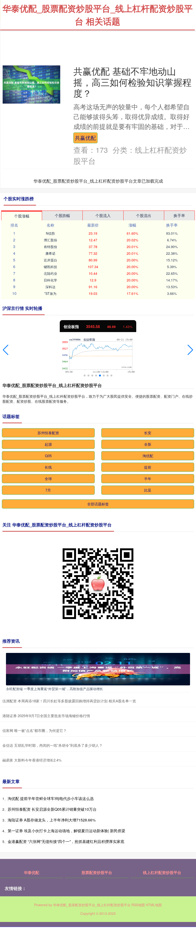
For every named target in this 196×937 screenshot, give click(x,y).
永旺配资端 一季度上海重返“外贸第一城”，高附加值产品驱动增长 (54, 688)
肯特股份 (50, 246)
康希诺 (50, 253)
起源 (48, 444)
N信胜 (50, 233)
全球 (48, 478)
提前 (147, 467)
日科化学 (50, 280)
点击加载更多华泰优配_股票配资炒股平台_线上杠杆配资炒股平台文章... (98, 181)
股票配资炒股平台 (97, 872)
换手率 (179, 215)
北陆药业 (50, 273)
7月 (48, 489)
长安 (147, 432)
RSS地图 (138, 904)
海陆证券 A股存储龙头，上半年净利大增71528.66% (52, 820)
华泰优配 (31, 872)
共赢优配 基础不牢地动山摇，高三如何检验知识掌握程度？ (132, 81)
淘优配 (147, 455)
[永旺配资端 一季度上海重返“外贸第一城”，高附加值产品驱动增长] (98, 668)
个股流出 (143, 215)
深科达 (50, 286)
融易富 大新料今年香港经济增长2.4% (31, 759)
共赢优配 (85, 137)
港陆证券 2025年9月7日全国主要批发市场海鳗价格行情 (46, 715)
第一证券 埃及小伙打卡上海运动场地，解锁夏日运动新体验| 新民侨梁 (66, 830)
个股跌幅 (62, 215)
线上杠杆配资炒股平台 (162, 872)
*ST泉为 (50, 293)
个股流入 (103, 215)
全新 (147, 444)
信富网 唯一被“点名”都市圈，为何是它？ (34, 730)
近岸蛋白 (50, 260)
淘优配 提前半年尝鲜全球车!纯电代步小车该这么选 (51, 798)
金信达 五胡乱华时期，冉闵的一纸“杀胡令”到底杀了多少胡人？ (52, 745)
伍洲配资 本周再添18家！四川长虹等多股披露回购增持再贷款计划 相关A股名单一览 (69, 700)
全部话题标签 (98, 503)
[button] (5, 350)
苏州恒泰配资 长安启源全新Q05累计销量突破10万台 (52, 809)
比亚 (147, 489)
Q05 (48, 455)
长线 (48, 467)
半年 (147, 478)
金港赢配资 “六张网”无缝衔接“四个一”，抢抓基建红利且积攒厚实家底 (66, 841)
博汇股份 (50, 240)
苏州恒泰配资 (48, 432)
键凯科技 (50, 266)
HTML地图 (154, 904)
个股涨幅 (21, 216)
